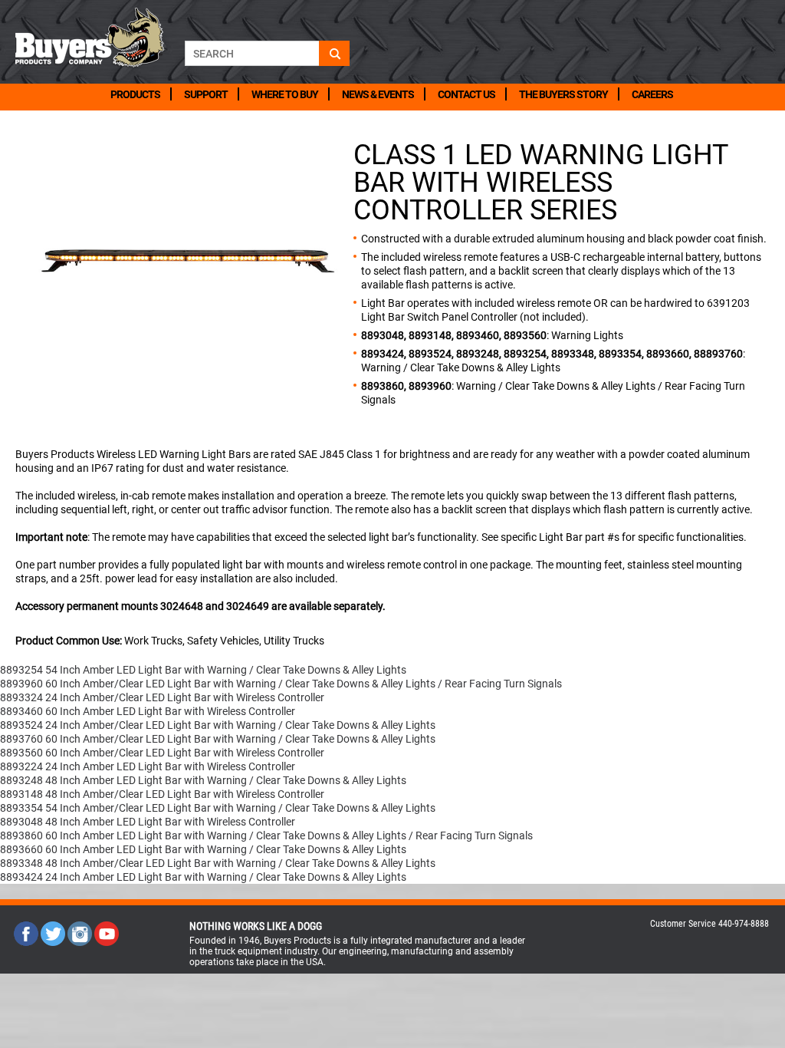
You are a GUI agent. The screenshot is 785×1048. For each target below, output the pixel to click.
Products (135, 94)
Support (206, 94)
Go (334, 53)
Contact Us (466, 94)
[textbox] (252, 53)
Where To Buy (284, 94)
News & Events (378, 94)
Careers (652, 94)
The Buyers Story (563, 94)
